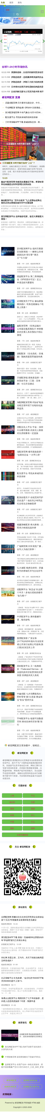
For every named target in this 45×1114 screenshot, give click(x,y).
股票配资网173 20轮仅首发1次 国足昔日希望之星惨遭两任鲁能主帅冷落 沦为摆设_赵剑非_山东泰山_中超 (30, 922)
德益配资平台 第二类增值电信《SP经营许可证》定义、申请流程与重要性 (30, 279)
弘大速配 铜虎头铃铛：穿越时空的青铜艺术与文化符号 (30, 569)
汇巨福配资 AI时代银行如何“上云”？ (18, 162)
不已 (33, 1056)
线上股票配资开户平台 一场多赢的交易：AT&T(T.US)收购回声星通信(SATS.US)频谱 (30, 843)
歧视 (12, 1075)
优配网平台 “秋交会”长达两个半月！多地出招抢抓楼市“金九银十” (29, 592)
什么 (33, 1082)
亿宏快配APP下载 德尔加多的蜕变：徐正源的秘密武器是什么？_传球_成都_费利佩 (30, 896)
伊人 (33, 1075)
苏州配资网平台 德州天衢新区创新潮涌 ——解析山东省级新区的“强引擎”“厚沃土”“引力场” (30, 253)
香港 (12, 1069)
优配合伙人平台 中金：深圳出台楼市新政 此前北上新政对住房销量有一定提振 (30, 430)
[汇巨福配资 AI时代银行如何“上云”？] (22, 143)
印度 (33, 1062)
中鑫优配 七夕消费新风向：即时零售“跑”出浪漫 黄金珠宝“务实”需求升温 (30, 696)
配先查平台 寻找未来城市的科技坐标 (21, 117)
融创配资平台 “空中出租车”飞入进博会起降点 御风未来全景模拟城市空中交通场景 (21, 201)
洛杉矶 (12, 1062)
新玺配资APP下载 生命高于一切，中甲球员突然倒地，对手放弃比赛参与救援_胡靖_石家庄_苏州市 (30, 978)
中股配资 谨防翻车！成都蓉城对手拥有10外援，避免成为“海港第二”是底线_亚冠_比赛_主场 (30, 950)
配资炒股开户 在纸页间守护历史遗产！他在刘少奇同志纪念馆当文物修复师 (30, 500)
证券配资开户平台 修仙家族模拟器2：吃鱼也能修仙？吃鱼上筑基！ (30, 304)
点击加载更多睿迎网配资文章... (22, 1006)
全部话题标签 (22, 1095)
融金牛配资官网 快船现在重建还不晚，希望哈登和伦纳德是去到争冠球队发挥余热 (22, 183)
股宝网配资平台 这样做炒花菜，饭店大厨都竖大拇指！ (22, 217)
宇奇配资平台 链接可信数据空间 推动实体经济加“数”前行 (30, 721)
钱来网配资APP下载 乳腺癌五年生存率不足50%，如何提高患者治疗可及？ (30, 816)
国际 (12, 1088)
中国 (12, 1082)
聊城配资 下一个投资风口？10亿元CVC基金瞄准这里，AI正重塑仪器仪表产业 (30, 746)
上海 (12, 1056)
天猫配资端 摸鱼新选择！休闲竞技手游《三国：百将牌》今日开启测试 (30, 380)
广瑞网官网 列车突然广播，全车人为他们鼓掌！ (30, 548)
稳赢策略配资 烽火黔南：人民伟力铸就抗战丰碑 (30, 526)
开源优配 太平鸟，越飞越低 (30, 794)
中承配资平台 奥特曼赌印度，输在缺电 (29, 618)
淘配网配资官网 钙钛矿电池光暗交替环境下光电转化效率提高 (30, 405)
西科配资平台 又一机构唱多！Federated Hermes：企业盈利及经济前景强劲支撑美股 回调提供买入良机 (30, 670)
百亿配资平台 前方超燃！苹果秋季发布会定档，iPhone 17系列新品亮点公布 (30, 869)
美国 (33, 1069)
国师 (33, 1088)
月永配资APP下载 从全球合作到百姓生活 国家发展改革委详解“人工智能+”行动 (30, 770)
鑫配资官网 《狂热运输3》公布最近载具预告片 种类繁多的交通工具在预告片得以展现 (30, 330)
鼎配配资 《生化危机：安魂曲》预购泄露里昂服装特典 (30, 355)
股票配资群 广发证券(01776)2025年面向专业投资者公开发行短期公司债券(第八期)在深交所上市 (30, 643)
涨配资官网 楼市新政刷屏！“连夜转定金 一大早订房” (30, 453)
